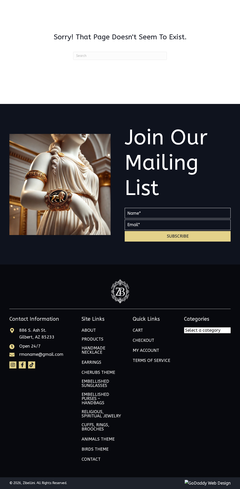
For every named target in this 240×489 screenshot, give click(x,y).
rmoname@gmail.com (41, 354)
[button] (178, 236)
